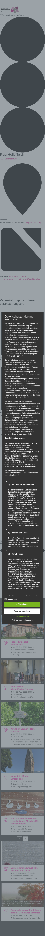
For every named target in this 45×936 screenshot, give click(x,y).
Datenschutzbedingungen (22, 620)
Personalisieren (22, 616)
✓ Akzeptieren (22, 604)
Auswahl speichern (22, 611)
